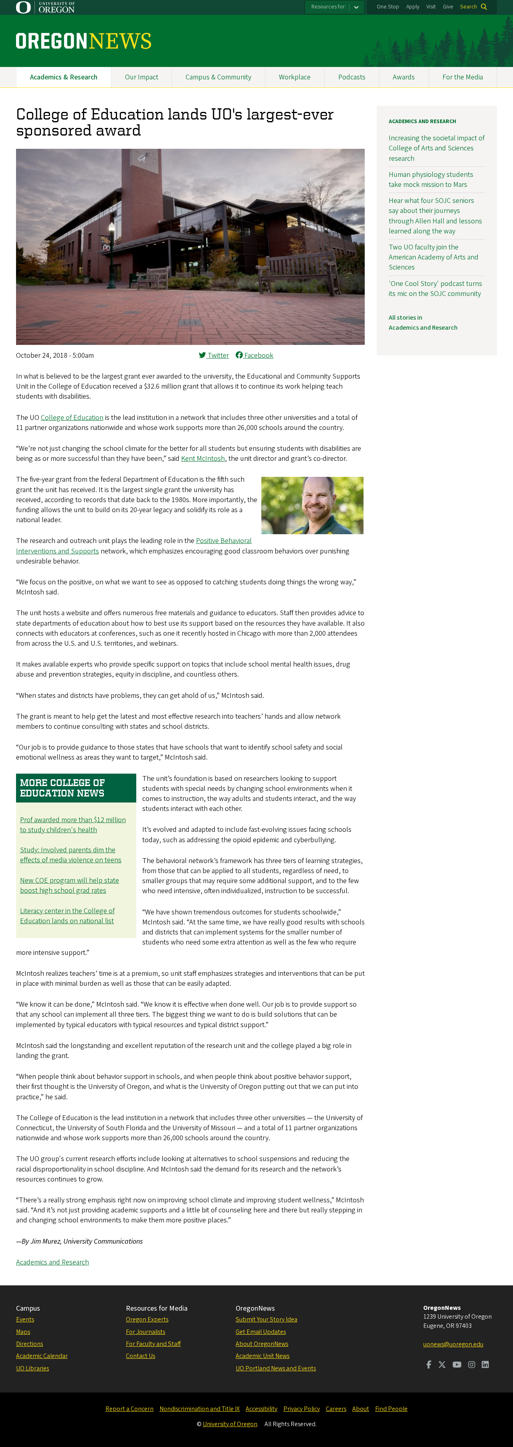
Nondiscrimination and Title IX (200, 1408)
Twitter (217, 356)
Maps (23, 1331)
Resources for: (328, 7)
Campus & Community (218, 77)
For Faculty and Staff (153, 1344)
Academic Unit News (262, 1356)
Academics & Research (63, 77)
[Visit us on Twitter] (442, 1365)
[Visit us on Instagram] (472, 1365)
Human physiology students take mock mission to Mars (431, 180)
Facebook (258, 356)
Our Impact (141, 77)
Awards (404, 77)
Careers (336, 1408)
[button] (190, 343)
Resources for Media (157, 1308)
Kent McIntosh (203, 459)
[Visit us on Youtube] (457, 1365)
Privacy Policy (301, 1408)
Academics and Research (52, 1262)
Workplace (295, 77)
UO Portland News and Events (276, 1368)
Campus (28, 1308)
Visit (431, 7)
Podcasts (352, 77)
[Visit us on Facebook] (429, 1365)
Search (468, 7)
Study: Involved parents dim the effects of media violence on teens (70, 855)
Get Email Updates (261, 1331)
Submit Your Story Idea (266, 1319)
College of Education (72, 418)
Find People (391, 1408)
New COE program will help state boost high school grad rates (69, 885)
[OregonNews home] (83, 41)
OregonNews (255, 1308)
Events (25, 1319)
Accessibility (261, 1408)
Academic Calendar (42, 1356)
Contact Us (140, 1356)
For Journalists (145, 1331)
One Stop (388, 7)
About (360, 1408)
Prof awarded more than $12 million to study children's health (73, 825)
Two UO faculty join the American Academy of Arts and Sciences (434, 257)
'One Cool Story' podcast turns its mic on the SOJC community (435, 289)
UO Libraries (32, 1368)
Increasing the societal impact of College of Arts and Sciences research (437, 148)
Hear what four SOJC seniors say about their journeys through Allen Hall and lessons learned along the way (435, 216)
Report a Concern (129, 1408)
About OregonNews (262, 1344)
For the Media (462, 77)
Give (448, 7)
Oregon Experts (147, 1319)
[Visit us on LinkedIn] (485, 1365)
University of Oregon (230, 1424)
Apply (412, 7)
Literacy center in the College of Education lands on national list (67, 916)
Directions (29, 1344)
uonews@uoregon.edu (453, 1344)
